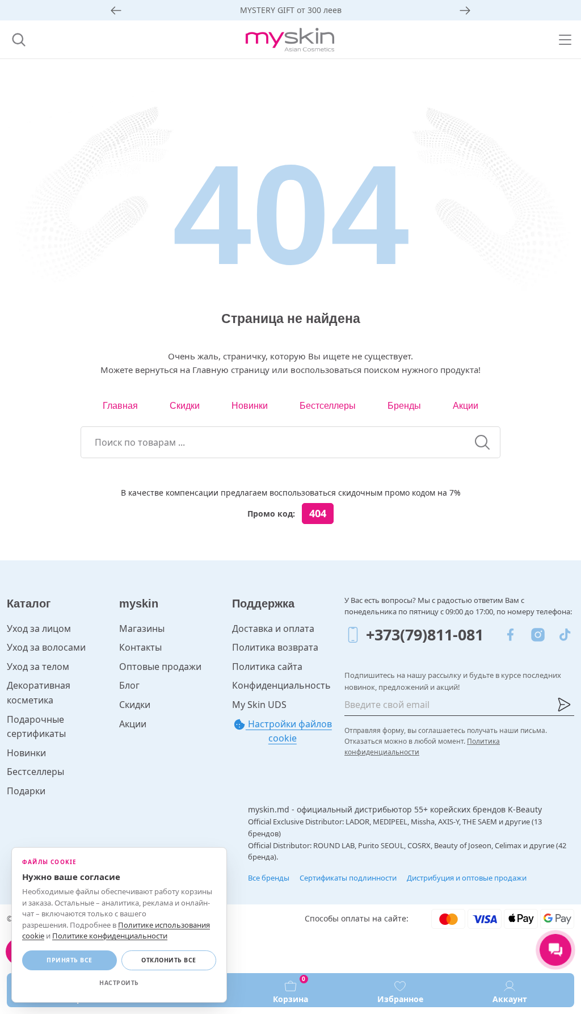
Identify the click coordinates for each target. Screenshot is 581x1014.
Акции (465, 405)
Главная (120, 405)
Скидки (185, 405)
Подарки (26, 791)
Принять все (69, 960)
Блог (129, 685)
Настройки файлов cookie (289, 731)
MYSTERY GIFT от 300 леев (291, 10)
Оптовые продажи (160, 666)
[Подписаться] (564, 704)
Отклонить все (168, 960)
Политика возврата (275, 647)
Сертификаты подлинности (348, 878)
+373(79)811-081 (424, 634)
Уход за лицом (39, 628)
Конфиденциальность (281, 685)
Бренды (404, 405)
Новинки (249, 405)
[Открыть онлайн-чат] (555, 950)
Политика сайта (267, 666)
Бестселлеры (328, 405)
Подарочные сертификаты (36, 726)
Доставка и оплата (273, 628)
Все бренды (268, 878)
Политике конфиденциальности (109, 936)
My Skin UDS (259, 704)
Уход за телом (38, 666)
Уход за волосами (46, 647)
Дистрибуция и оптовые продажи (467, 878)
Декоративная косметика (38, 692)
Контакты (140, 647)
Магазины (142, 628)
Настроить (119, 983)
